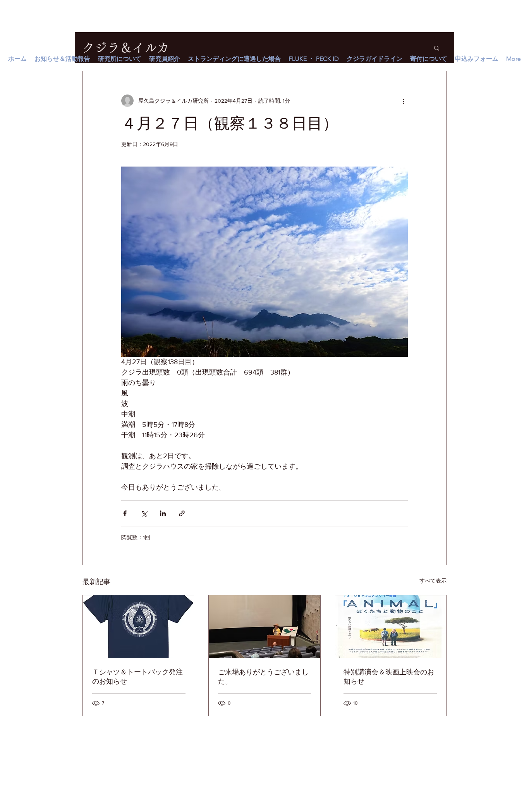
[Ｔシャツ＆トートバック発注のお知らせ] (139, 626)
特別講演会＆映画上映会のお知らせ (389, 677)
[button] (436, 48)
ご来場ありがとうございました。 (263, 677)
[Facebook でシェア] (125, 513)
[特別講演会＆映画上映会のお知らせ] (390, 626)
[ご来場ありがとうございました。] (265, 626)
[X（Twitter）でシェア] (144, 513)
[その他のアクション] (403, 100)
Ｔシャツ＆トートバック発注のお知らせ (137, 677)
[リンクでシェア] (181, 513)
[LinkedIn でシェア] (163, 513)
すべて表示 (433, 581)
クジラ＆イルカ (125, 47)
